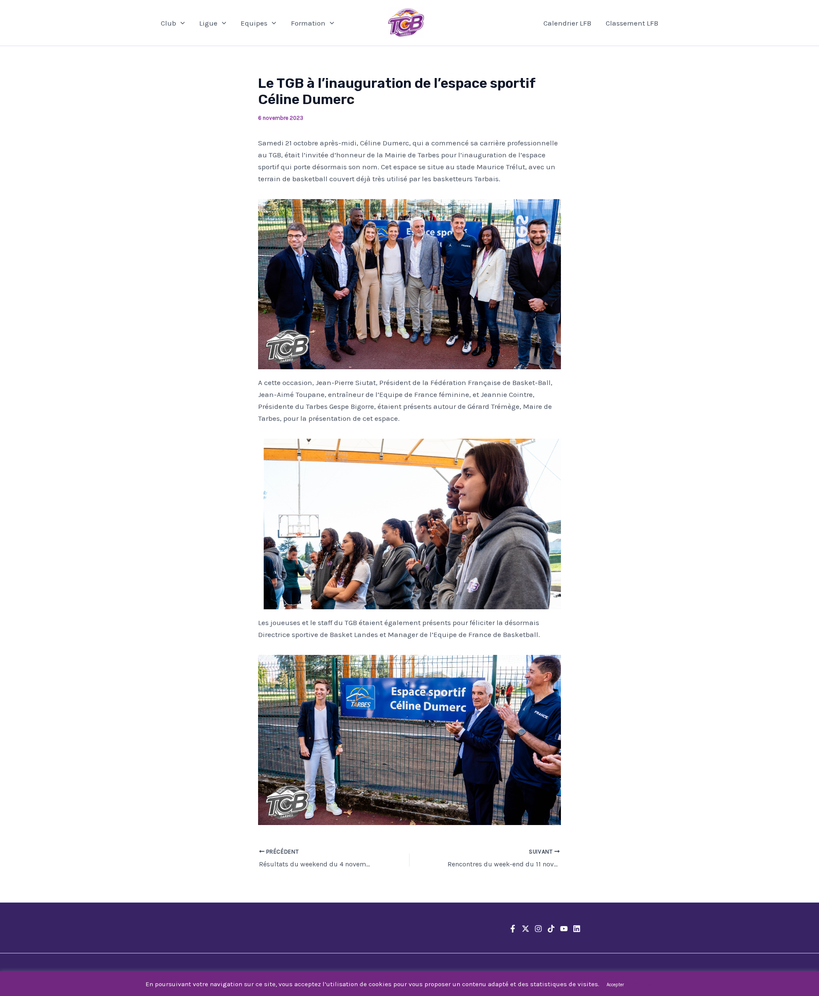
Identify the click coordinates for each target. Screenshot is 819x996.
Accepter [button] (615, 984)
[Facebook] (513, 928)
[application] (180, 23)
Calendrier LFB (567, 23)
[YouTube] (564, 928)
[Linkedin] (577, 928)
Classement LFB (632, 23)
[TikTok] (551, 928)
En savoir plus (652, 984)
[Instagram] (538, 928)
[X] (525, 928)
